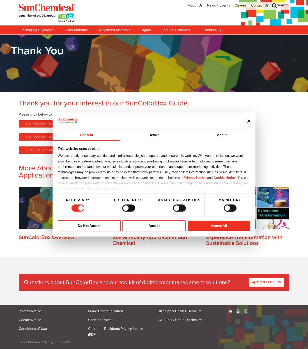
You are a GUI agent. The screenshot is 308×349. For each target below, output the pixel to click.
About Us (195, 5)
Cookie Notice (30, 320)
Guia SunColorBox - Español (47, 150)
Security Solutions (175, 30)
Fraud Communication (105, 311)
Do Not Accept (89, 226)
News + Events (218, 5)
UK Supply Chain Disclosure (180, 311)
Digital (146, 30)
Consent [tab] (86, 135)
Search (282, 5)
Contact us (268, 282)
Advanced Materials (114, 30)
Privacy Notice (195, 178)
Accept (154, 226)
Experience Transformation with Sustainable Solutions (244, 240)
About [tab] (222, 135)
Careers (240, 5)
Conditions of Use (33, 328)
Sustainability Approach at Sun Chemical (150, 240)
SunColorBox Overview (46, 237)
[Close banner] (249, 121)
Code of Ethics (99, 320)
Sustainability (210, 30)
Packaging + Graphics (37, 30)
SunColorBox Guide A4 (43, 137)
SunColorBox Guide (41, 124)
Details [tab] (154, 135)
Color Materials (76, 30)
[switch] (128, 208)
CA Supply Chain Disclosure (180, 320)
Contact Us (260, 5)
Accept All (219, 226)
